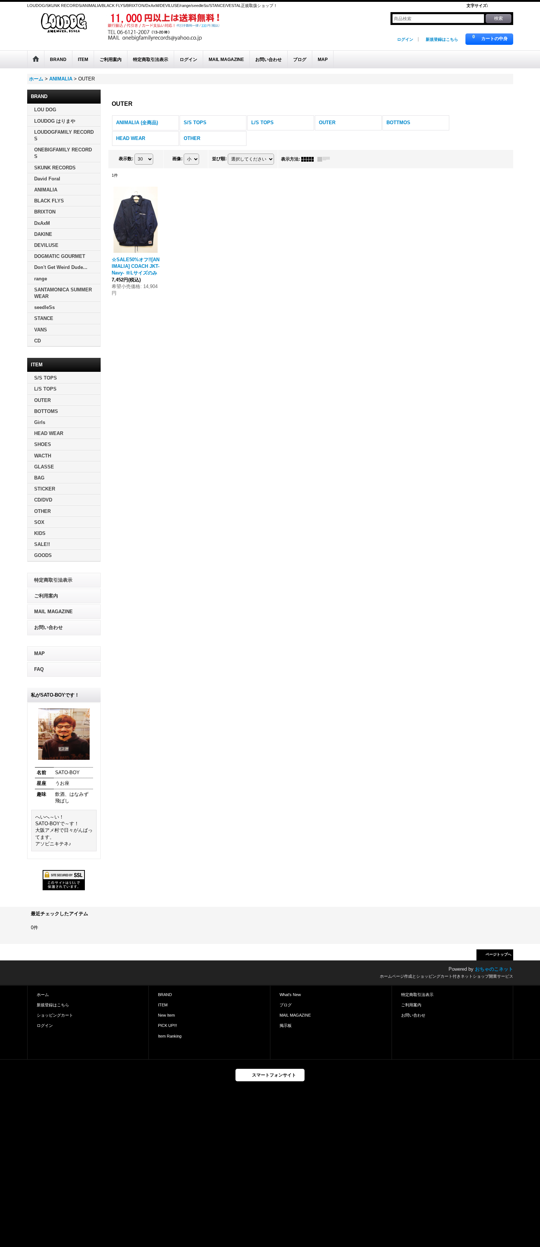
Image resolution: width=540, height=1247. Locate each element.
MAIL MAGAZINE (53, 611)
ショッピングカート (55, 1015)
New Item (166, 1015)
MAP (39, 653)
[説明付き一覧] (325, 159)
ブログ (286, 1005)
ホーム (43, 994)
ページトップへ (498, 954)
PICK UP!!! (167, 1025)
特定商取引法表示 (53, 580)
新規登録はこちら (442, 39)
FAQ (39, 669)
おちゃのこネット (494, 969)
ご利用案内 (46, 596)
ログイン (405, 39)
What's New (290, 994)
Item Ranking (169, 1036)
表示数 (126, 158)
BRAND (165, 994)
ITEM (163, 1005)
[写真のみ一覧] (309, 159)
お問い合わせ (48, 627)
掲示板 (286, 1025)
